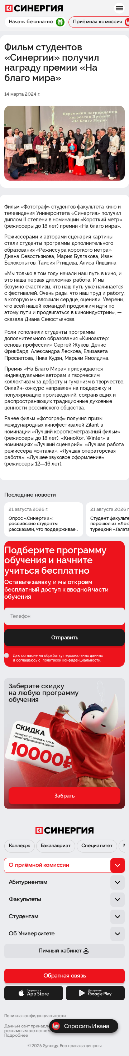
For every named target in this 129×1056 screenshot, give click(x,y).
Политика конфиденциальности (35, 1016)
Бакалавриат (55, 846)
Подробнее (16, 1036)
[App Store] (33, 993)
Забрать (64, 796)
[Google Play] (95, 993)
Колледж (19, 846)
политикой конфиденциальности (71, 660)
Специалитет (97, 846)
